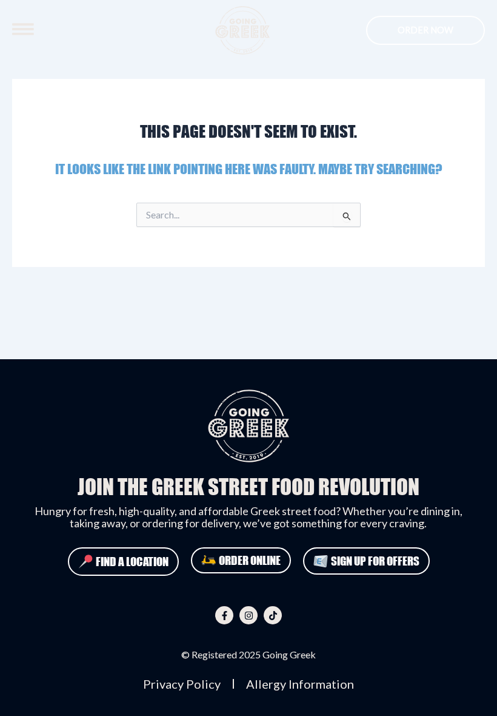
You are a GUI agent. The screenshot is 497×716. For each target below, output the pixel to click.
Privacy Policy (182, 684)
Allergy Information (300, 684)
